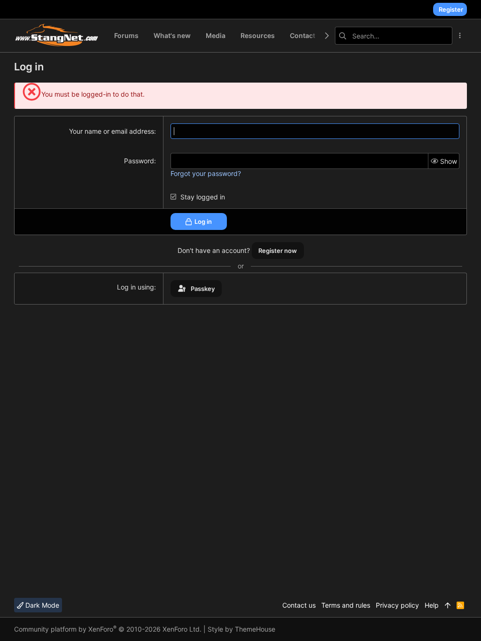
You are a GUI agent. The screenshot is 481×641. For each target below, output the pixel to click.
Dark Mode (41, 605)
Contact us (299, 605)
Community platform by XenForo (108, 629)
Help (432, 605)
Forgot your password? (206, 173)
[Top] (448, 605)
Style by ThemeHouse (241, 629)
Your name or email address (111, 131)
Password (139, 161)
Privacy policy (397, 605)
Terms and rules (345, 605)
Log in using (135, 287)
